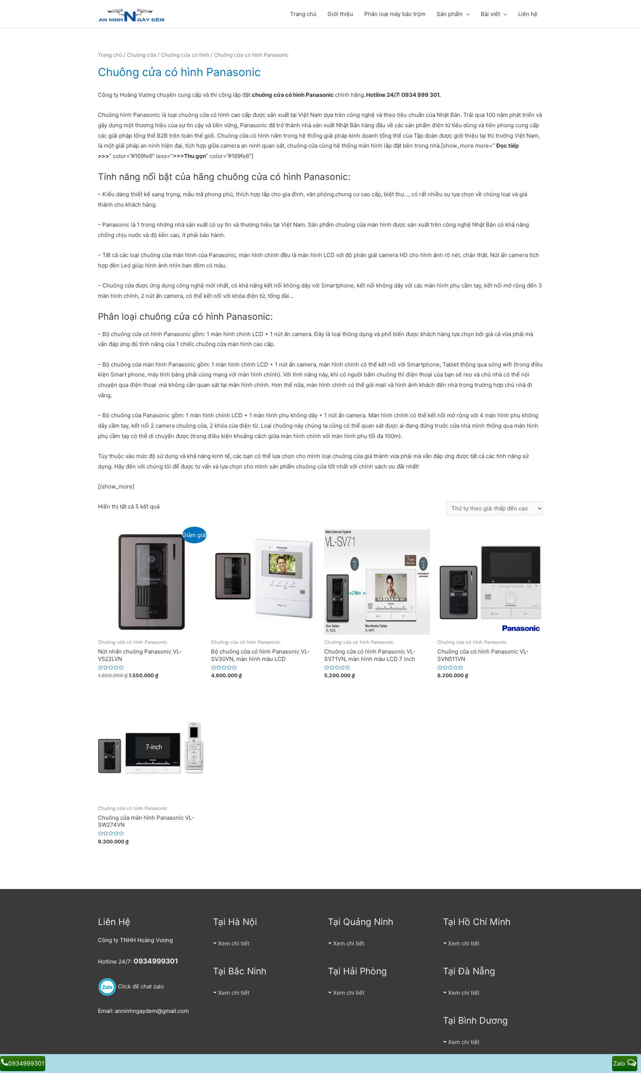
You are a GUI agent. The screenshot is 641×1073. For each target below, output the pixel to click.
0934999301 (26, 1063)
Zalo (620, 1063)
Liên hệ (528, 13)
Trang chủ (303, 13)
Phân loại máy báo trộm (394, 13)
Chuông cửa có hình (185, 55)
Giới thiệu (340, 13)
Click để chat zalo (140, 986)
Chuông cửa (141, 55)
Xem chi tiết (233, 943)
